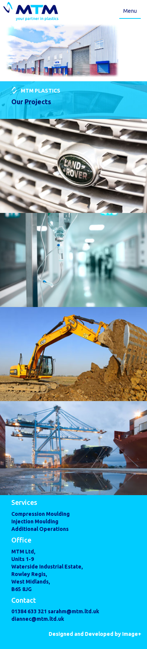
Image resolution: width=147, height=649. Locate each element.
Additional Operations (40, 529)
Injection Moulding (34, 521)
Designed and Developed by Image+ (95, 634)
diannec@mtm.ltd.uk (37, 619)
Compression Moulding (40, 514)
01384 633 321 (29, 611)
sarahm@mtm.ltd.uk (73, 611)
